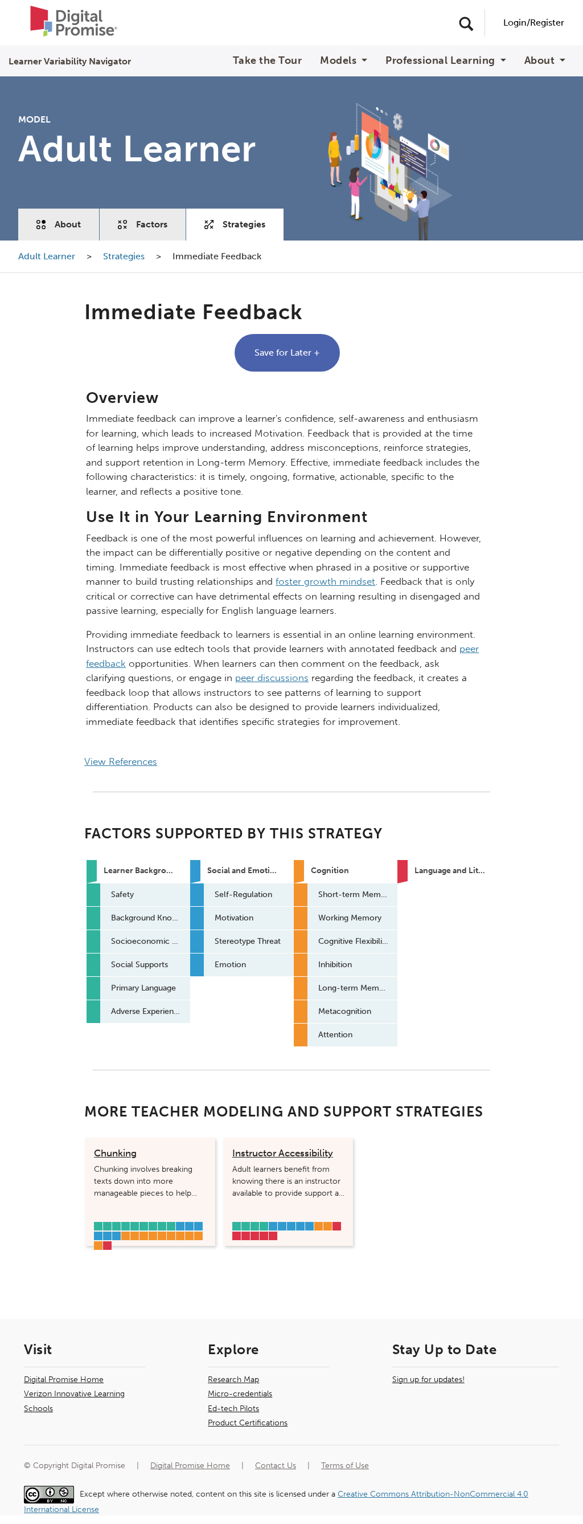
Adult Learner (47, 256)
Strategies (244, 224)
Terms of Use (345, 1465)
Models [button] (339, 61)
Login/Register (533, 22)
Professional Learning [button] (441, 61)
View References (120, 761)
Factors (151, 224)
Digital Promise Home (64, 1379)
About (68, 224)
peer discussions (272, 677)
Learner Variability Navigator (70, 61)
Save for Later (287, 352)
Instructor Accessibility (282, 1153)
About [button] (540, 61)
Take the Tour (267, 61)
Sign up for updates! (428, 1379)
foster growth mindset (325, 581)
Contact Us (275, 1465)
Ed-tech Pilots (233, 1408)
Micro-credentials (240, 1394)
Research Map (233, 1379)
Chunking (115, 1153)
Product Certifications (248, 1423)
